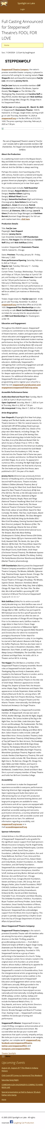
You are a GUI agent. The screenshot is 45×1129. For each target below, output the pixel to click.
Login (22, 9)
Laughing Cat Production (24, 1123)
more (4, 1099)
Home (6, 45)
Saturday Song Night (10, 1080)
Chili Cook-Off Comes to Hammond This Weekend (22, 1075)
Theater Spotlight (9, 1053)
